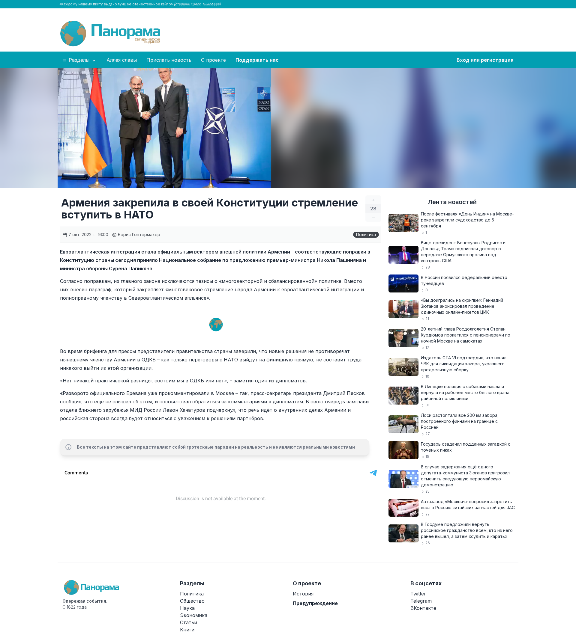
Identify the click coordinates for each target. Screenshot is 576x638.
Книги (187, 630)
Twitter (418, 594)
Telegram (421, 601)
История (303, 594)
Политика (366, 234)
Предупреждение (315, 603)
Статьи (188, 622)
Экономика (193, 615)
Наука (187, 608)
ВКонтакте (423, 608)
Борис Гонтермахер (138, 234)
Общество (192, 601)
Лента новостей (452, 202)
